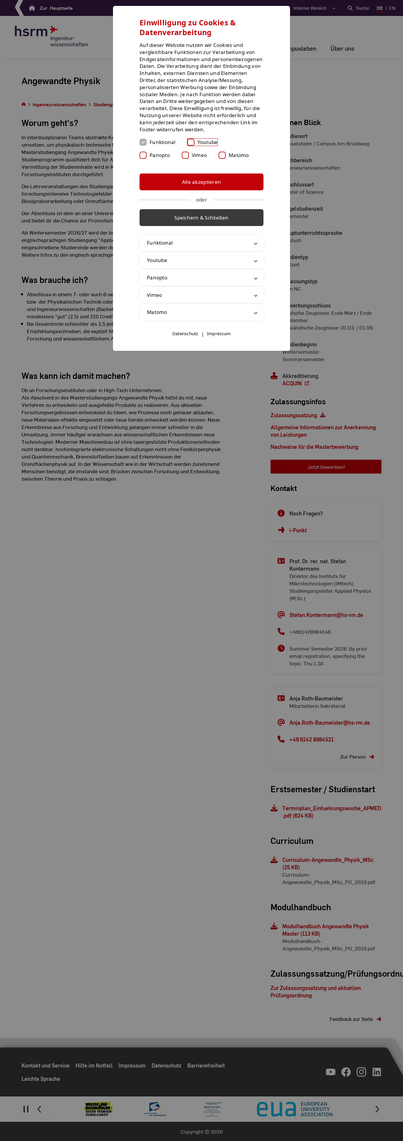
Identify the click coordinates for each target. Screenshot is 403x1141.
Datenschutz (185, 333)
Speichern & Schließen (201, 217)
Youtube (207, 142)
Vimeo (199, 155)
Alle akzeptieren (201, 182)
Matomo (239, 155)
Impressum (219, 333)
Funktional (163, 142)
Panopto (160, 155)
